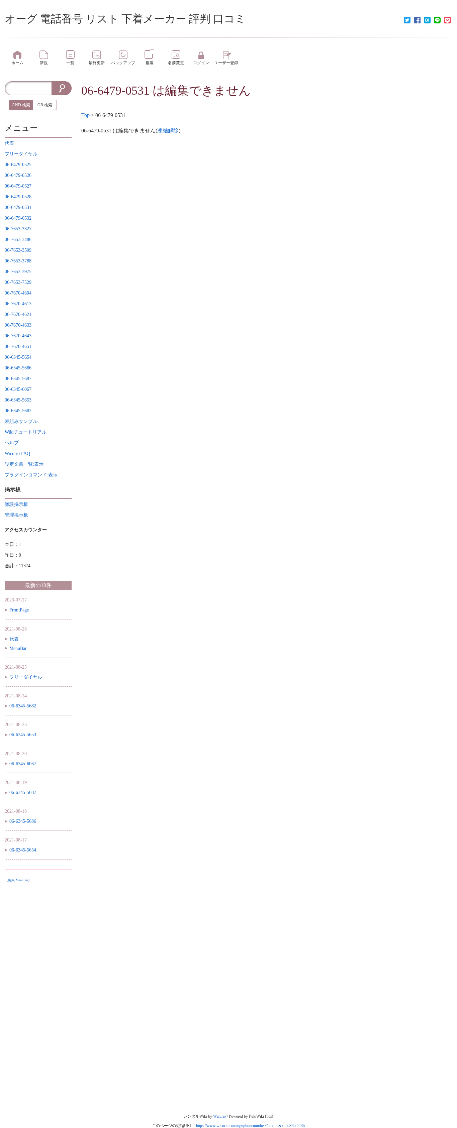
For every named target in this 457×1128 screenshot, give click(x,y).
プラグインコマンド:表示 (31, 474)
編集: (18, 880)
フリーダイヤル (25, 677)
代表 (14, 639)
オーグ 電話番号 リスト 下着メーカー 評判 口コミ (125, 19)
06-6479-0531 (115, 90)
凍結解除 (168, 130)
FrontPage (19, 609)
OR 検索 (44, 105)
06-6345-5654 (22, 850)
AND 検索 (21, 105)
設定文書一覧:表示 (24, 464)
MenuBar (18, 648)
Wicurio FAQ (17, 453)
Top (85, 115)
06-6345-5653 (22, 734)
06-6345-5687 (22, 792)
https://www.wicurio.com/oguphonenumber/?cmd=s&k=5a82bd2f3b (250, 1125)
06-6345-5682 (22, 705)
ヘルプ (12, 442)
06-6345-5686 (22, 821)
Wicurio (219, 1116)
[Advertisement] (38, 985)
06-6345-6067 (22, 763)
